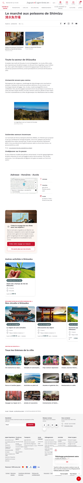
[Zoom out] (35, 185)
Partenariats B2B (9, 450)
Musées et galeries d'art (51, 385)
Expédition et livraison (10, 459)
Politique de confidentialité (36, 474)
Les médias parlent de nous (10, 442)
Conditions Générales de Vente (24, 474)
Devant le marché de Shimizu (33, 48)
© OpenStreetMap (16, 191)
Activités (72, 7)
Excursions (35, 7)
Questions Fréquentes (10, 457)
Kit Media (7, 452)
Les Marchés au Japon (19, 411)
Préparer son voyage (72, 442)
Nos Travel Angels (49, 452)
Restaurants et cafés (69, 385)
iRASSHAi (7, 461)
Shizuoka (11, 411)
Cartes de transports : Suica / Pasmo (30, 446)
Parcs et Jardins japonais (13, 385)
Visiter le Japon (5, 7)
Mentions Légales (13, 474)
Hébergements (46, 7)
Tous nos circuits (19, 441)
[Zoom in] (35, 182)
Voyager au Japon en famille (13, 403)
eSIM (39, 443)
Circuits (25, 7)
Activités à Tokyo (61, 443)
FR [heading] (48, 2)
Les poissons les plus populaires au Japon (20, 148)
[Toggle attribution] (36, 190)
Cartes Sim (40, 441)
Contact (8, 473)
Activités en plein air (31, 385)
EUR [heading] (54, 2)
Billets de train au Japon (29, 442)
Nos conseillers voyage (19, 452)
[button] (24, 184)
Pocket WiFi (40, 445)
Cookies (52, 473)
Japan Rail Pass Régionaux (30, 443)
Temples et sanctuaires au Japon (32, 367)
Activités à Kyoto (61, 445)
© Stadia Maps (20, 190)
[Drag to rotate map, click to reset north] (35, 187)
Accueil (6, 411)
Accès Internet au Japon (60, 7)
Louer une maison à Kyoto (50, 443)
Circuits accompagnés (13, 324)
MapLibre (14, 190)
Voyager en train (71, 443)
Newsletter (7, 445)
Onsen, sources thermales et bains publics (70, 367)
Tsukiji (20, 87)
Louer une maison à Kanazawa (49, 446)
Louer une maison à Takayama (49, 449)
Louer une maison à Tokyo (51, 442)
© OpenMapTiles (27, 190)
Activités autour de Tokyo (14, 280)
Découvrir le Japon (72, 440)
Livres (80, 7)
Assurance (46, 473)
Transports (16, 7)
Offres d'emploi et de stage (10, 454)
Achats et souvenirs (31, 403)
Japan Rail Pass (27, 440)
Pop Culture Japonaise (50, 367)
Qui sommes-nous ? (9, 440)
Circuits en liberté (20, 446)
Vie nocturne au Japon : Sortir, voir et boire (13, 367)
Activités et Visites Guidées (62, 440)
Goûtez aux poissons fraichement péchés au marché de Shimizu (14, 49)
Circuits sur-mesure (18, 449)
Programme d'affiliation (8, 447)
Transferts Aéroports (29, 448)
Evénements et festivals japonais (51, 403)
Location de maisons (49, 440)
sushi (26, 156)
